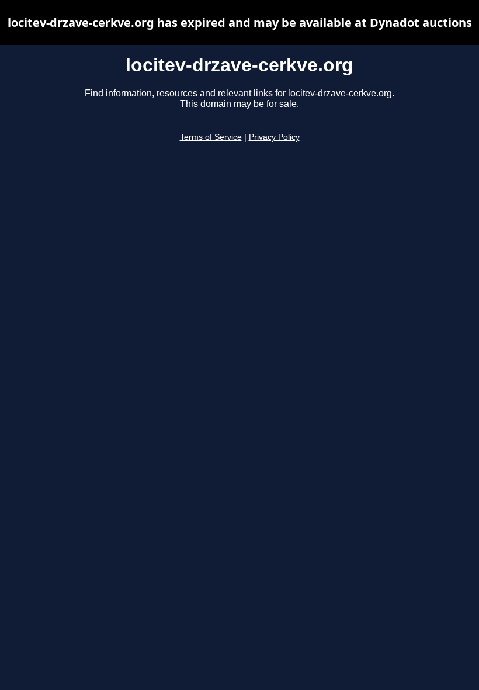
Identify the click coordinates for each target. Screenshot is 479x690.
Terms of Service (211, 137)
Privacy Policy (274, 137)
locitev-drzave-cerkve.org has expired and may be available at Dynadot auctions (240, 22)
